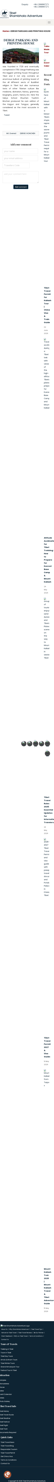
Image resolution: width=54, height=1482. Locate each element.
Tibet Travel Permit (8, 1453)
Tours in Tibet (6, 1353)
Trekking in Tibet (7, 1349)
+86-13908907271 (41, 4)
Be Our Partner (39, 1333)
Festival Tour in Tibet (9, 1370)
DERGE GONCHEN (28, 133)
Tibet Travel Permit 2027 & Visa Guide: (47, 1047)
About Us (4, 1329)
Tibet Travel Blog (7, 1446)
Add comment (21, 187)
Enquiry (25, 4)
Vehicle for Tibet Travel (9, 1333)
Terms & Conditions (36, 1336)
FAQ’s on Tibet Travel (21, 1336)
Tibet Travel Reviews (25, 1333)
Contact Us (5, 1339)
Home (6, 31)
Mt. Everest (11, 133)
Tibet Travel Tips (36, 1329)
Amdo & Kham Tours (9, 1360)
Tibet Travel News (7, 1442)
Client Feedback (6, 1336)
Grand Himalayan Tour (10, 1367)
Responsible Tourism (9, 1449)
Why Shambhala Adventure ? (19, 1329)
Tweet (7, 115)
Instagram (26, 1473)
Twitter (19, 1473)
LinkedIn (41, 1473)
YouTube (33, 1473)
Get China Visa (7, 1456)
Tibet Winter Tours (8, 1363)
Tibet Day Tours (7, 1356)
